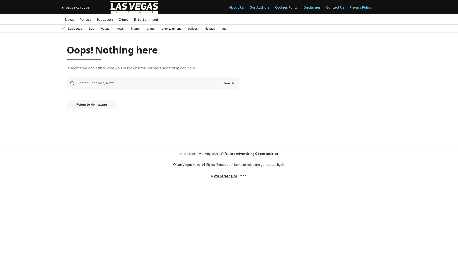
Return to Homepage (91, 104)
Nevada (210, 28)
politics (193, 28)
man (225, 28)
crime (151, 28)
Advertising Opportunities (257, 154)
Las (91, 28)
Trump (135, 28)
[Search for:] (146, 83)
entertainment (171, 28)
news (120, 28)
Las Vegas (75, 28)
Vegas (105, 28)
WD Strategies (225, 176)
